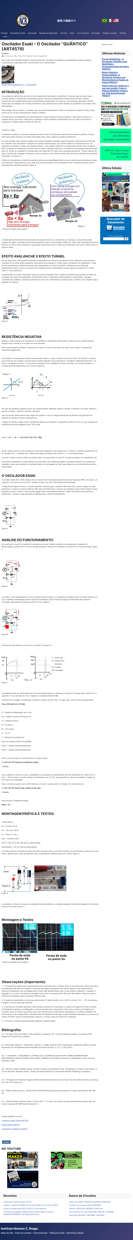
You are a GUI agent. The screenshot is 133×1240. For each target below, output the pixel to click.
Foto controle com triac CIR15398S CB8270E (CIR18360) (91, 1212)
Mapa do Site (7, 1232)
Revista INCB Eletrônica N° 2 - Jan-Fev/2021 (19, 85)
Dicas (72, 33)
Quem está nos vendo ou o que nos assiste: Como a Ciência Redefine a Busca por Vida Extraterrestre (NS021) (115, 90)
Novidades (96, 33)
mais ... (6, 36)
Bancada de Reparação (48, 33)
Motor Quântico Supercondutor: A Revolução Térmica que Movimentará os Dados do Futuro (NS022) (115, 77)
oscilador (6, 1142)
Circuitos (63, 33)
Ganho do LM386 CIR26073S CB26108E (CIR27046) (89, 1202)
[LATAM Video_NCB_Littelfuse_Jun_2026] (115, 153)
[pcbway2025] (115, 114)
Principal (4, 33)
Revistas (122, 33)
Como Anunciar (40, 1232)
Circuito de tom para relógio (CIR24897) (85, 1205)
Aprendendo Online (17, 33)
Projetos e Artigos (110, 33)
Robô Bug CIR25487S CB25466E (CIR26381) (87, 1215)
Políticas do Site (57, 1232)
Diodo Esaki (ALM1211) (11, 1125)
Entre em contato (23, 1232)
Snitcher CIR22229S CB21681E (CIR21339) (86, 1208)
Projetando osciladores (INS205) (14, 1129)
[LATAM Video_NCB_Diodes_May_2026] (115, 136)
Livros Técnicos (83, 33)
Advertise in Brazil (75, 1232)
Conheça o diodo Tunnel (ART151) (15, 1120)
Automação (32, 33)
